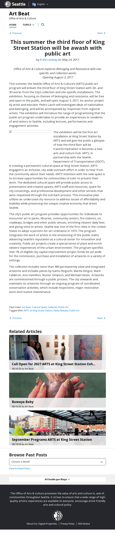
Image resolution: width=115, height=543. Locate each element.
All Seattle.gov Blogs (56, 479)
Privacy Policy (67, 523)
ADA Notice (84, 523)
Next (100, 33)
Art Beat (19, 13)
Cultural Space (39, 307)
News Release (61, 310)
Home (12, 24)
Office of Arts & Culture (22, 18)
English (41, 4)
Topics (27, 24)
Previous (17, 33)
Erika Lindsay (48, 60)
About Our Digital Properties (42, 523)
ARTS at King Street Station (38, 310)
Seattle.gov (11, 1)
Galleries (52, 307)
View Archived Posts (19, 468)
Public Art (63, 307)
